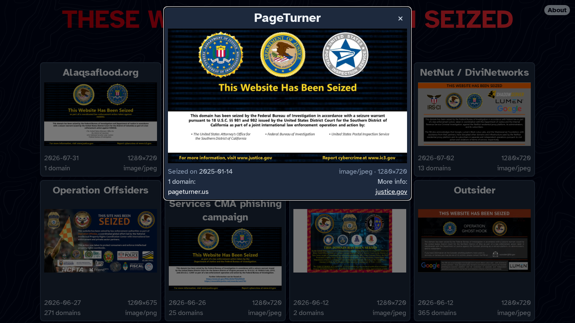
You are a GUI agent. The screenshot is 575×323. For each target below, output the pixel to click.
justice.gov (391, 192)
